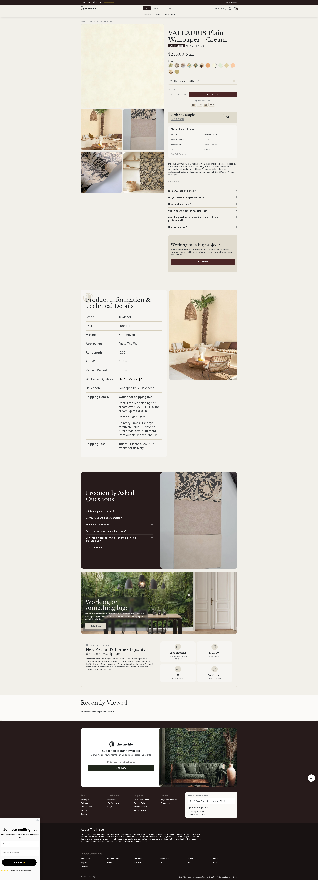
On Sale (190, 858)
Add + (229, 117)
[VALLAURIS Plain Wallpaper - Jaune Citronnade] (171, 72)
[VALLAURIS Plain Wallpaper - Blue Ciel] (220, 65)
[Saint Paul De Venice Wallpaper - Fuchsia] (189, 65)
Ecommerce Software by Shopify (203, 877)
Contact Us (165, 803)
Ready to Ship (113, 858)
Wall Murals (85, 803)
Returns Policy (140, 803)
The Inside (187, 877)
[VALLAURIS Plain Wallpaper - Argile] (226, 65)
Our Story (111, 800)
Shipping (92, 877)
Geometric (85, 867)
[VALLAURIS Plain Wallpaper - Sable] (202, 65)
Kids (188, 862)
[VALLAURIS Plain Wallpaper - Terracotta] (208, 65)
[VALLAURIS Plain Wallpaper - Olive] (177, 72)
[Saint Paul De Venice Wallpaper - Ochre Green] (171, 65)
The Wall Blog (113, 803)
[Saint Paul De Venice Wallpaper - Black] (177, 65)
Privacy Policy (140, 810)
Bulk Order (203, 261)
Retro (215, 862)
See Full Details (178, 154)
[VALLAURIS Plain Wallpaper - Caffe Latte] (183, 65)
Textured (138, 858)
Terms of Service (141, 800)
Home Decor (169, 14)
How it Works (177, 119)
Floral (215, 858)
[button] (224, 8)
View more (173, 181)
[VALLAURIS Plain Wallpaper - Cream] (214, 65)
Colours (171, 61)
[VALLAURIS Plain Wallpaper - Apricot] (233, 65)
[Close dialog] (37, 820)
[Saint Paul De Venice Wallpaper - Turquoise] (195, 65)
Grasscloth (164, 858)
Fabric (157, 14)
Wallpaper (147, 14)
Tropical (137, 862)
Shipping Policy (140, 807)
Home (83, 21)
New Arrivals (86, 858)
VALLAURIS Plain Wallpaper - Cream (100, 21)
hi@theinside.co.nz (169, 800)
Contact (234, 2)
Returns (84, 814)
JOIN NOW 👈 (19, 862)
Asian (109, 862)
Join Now (121, 768)
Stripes (84, 862)
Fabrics (84, 810)
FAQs (226, 2)
